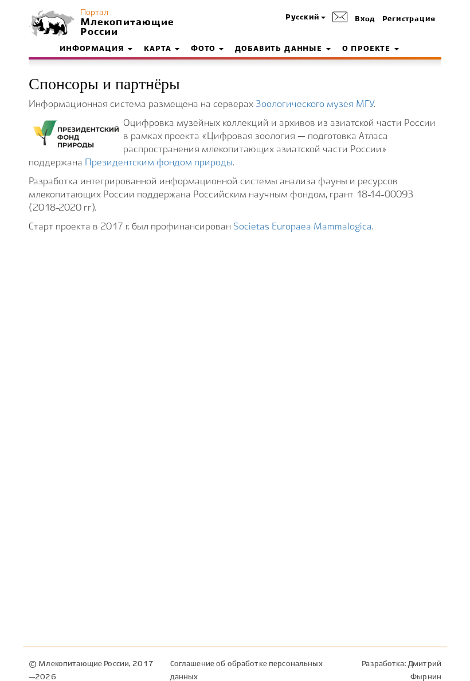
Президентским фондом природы (159, 163)
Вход (365, 19)
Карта (159, 49)
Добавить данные (279, 49)
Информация (93, 49)
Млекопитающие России (126, 27)
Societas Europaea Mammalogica (302, 227)
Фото (204, 49)
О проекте (367, 49)
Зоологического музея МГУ (315, 104)
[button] (305, 18)
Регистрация (409, 19)
